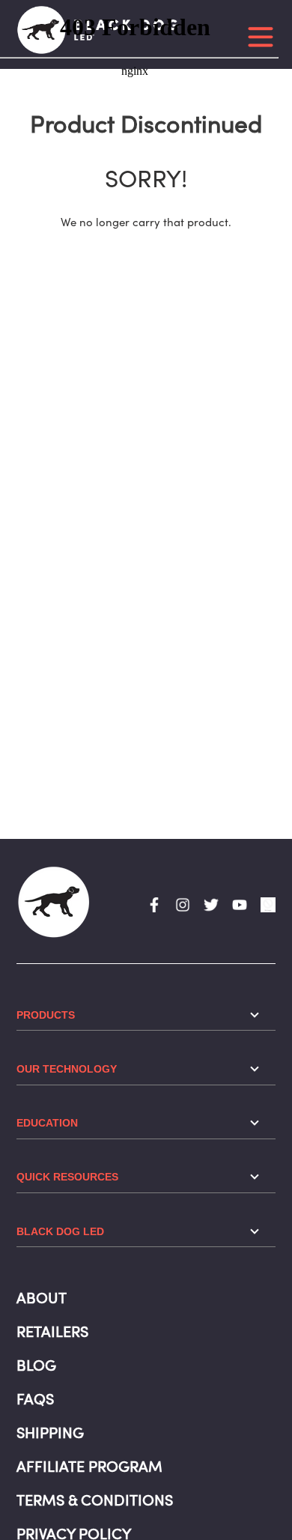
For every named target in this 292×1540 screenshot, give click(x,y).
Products (45, 1015)
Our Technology (66, 1069)
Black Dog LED (60, 1231)
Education (47, 1123)
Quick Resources (67, 1177)
